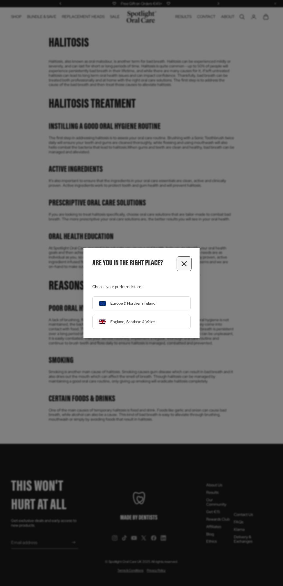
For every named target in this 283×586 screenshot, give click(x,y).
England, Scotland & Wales (132, 321)
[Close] (184, 263)
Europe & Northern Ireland (132, 303)
